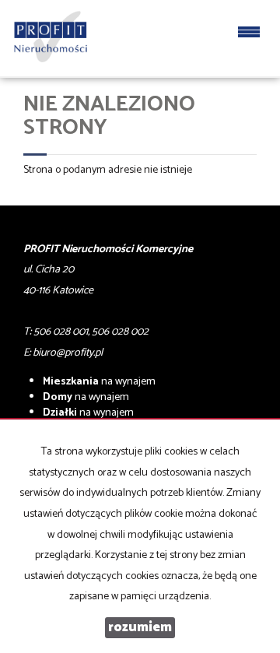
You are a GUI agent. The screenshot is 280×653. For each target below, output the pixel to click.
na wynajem (99, 382)
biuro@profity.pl (68, 353)
